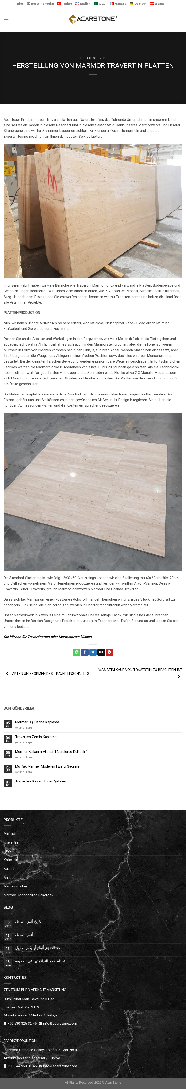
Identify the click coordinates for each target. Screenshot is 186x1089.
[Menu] (6, 19)
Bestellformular (42, 3)
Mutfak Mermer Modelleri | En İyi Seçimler (48, 767)
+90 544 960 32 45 (22, 1066)
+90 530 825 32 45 (22, 1023)
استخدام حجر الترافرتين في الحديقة (42, 961)
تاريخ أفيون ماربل (28, 922)
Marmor (10, 833)
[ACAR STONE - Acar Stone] (93, 19)
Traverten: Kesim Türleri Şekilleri (40, 781)
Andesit (10, 877)
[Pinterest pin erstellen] (109, 652)
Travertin (11, 842)
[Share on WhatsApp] (76, 652)
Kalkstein (11, 860)
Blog (20, 3)
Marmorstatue (15, 886)
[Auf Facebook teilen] (85, 652)
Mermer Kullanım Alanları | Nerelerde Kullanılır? (51, 752)
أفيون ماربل (24, 935)
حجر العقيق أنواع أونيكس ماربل (39, 948)
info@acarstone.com (60, 1023)
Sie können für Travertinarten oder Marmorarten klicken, (48, 637)
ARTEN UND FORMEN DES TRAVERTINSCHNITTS (50, 674)
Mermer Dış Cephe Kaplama (37, 722)
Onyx (7, 851)
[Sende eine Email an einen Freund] (101, 652)
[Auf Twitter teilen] (93, 652)
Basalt (9, 868)
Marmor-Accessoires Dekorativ (28, 895)
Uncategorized (93, 58)
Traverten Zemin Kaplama (36, 737)
